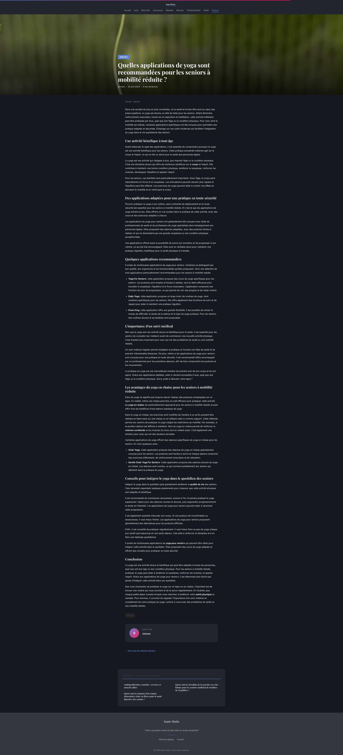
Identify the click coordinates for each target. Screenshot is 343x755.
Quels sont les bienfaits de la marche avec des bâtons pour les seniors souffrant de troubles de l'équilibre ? (196, 687)
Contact (180, 739)
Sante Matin (171, 721)
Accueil (127, 10)
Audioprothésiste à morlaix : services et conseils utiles (142, 686)
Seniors (215, 10)
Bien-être (145, 10)
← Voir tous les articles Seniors (140, 651)
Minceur (180, 10)
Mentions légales (166, 739)
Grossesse (158, 10)
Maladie (169, 10)
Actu (136, 10)
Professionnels (193, 10)
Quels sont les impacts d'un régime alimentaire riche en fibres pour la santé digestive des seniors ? (143, 696)
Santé (206, 10)
